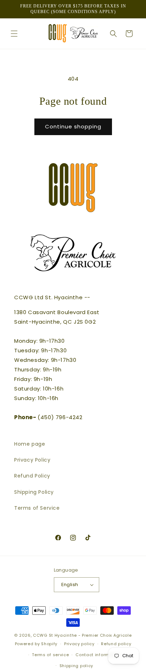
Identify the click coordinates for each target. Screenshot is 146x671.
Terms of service (50, 655)
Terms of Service (37, 507)
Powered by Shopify (36, 644)
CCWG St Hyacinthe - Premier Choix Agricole (82, 635)
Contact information (97, 655)
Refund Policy (32, 475)
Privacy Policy (32, 459)
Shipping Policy (34, 492)
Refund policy (116, 644)
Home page (29, 443)
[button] (14, 33)
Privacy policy (79, 644)
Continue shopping (73, 126)
